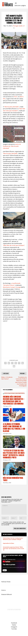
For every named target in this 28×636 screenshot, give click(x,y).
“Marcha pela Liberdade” (11, 107)
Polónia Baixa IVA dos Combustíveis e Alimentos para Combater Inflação (13, 538)
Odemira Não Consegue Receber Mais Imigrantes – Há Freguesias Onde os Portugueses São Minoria (13, 400)
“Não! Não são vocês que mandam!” (14, 245)
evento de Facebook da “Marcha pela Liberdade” (12, 146)
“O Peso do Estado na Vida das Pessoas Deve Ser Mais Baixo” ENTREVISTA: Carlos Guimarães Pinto (14, 454)
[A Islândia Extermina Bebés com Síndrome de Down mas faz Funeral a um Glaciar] (14, 414)
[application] (14, 566)
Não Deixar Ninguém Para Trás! (13, 479)
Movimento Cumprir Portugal (12, 287)
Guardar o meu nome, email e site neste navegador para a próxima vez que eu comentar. (13, 523)
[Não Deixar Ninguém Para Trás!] (14, 468)
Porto (15, 96)
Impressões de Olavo (8, 543)
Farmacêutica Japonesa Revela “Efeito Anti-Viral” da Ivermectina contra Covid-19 (13, 548)
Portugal (15, 26)
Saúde (20, 26)
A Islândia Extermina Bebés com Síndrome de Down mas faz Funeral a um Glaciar (14, 428)
